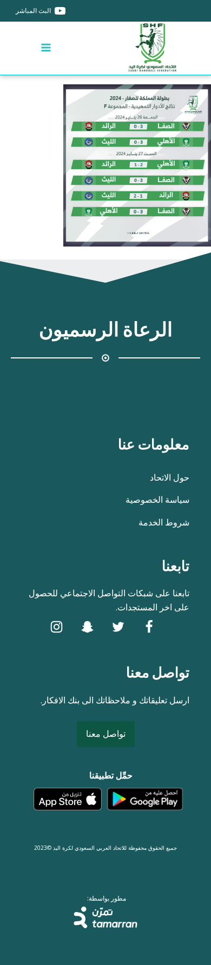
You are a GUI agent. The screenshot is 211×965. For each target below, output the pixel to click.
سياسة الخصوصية (157, 499)
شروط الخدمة (164, 522)
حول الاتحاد (169, 477)
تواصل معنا (106, 734)
